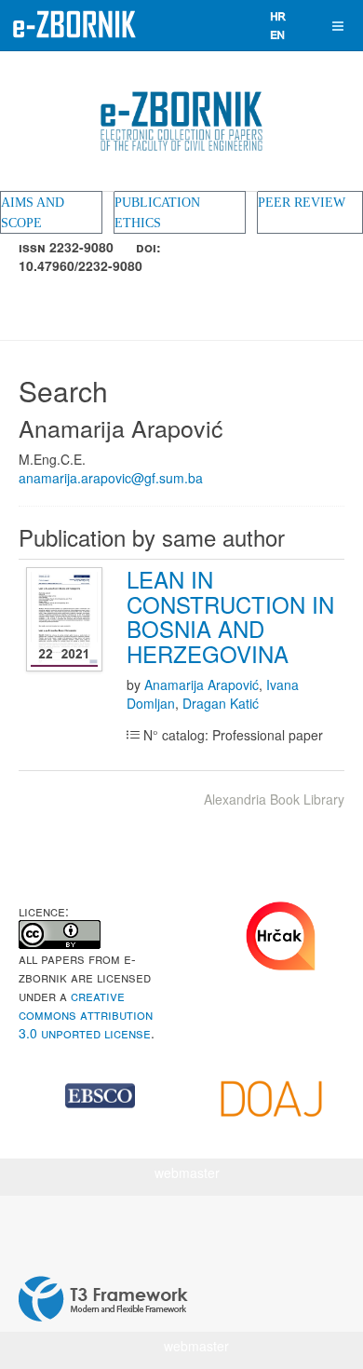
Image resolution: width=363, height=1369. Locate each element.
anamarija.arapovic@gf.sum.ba (111, 477)
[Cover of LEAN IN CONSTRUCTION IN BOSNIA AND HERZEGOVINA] (66, 620)
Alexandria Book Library (274, 799)
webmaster (187, 1172)
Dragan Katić (220, 703)
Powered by (103, 1299)
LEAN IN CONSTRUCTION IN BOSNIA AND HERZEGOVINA (230, 616)
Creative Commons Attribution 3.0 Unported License (86, 1014)
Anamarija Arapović (201, 684)
